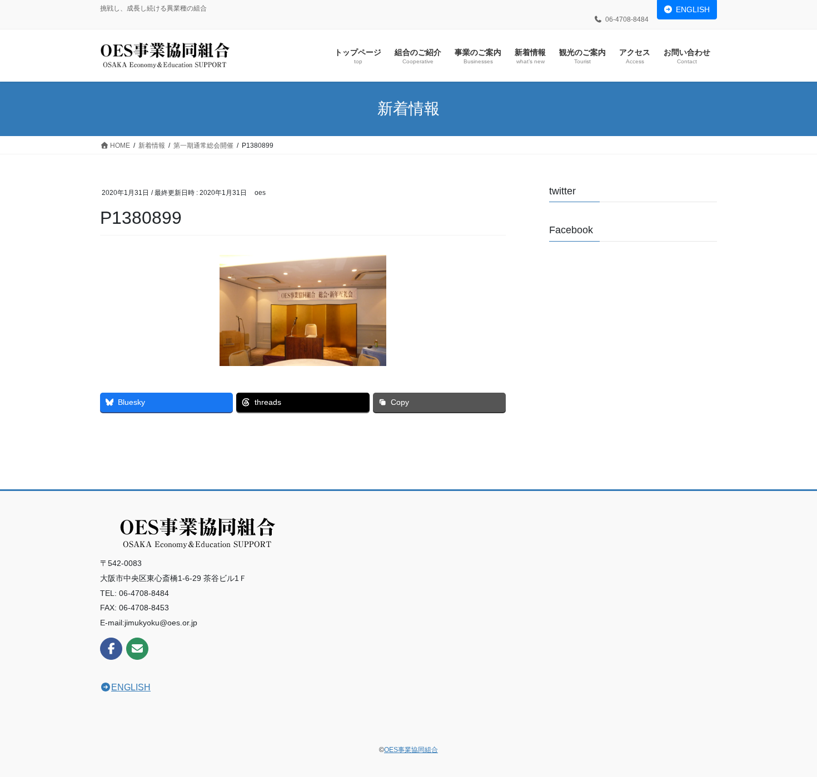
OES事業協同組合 (411, 750)
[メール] (137, 649)
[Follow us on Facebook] (111, 649)
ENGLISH (693, 9)
